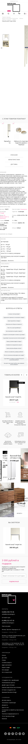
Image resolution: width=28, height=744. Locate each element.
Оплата (4, 655)
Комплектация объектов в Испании (11, 687)
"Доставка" (4, 257)
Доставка (14, 164)
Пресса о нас (5, 707)
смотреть (5, 477)
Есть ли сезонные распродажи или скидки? (14, 355)
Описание (14, 155)
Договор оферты (6, 700)
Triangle (2, 213)
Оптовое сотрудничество (9, 690)
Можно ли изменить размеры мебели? (14, 351)
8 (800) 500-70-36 (14, 1)
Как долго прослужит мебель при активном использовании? (14, 364)
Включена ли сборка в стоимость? (14, 324)
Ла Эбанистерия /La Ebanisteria (4, 217)
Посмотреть (23, 209)
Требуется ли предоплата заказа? (14, 345)
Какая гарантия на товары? (14, 321)
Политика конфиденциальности (10, 714)
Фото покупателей (7, 672)
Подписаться (14, 581)
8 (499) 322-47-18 (8, 620)
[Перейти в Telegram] (20, 733)
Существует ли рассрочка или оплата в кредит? (14, 338)
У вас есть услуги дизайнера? (14, 327)
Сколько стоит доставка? (14, 314)
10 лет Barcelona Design (8, 716)
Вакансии (4, 718)
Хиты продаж (5, 670)
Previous (1, 48)
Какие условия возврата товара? (14, 341)
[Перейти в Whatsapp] (9, 734)
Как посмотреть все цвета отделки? (14, 331)
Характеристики (14, 159)
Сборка (4, 660)
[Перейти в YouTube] (16, 733)
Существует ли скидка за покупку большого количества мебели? (14, 359)
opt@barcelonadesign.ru (8, 623)
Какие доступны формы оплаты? (14, 348)
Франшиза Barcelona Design (9, 692)
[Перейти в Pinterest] (12, 734)
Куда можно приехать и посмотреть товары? (14, 317)
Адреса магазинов (7, 665)
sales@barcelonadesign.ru (8, 614)
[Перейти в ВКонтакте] (5, 734)
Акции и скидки (6, 667)
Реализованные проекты (8, 682)
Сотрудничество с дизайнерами (10, 680)
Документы (5, 705)
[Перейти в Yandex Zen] (23, 733)
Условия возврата (7, 662)
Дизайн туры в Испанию (8, 685)
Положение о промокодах (9, 702)
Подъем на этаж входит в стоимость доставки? (14, 334)
